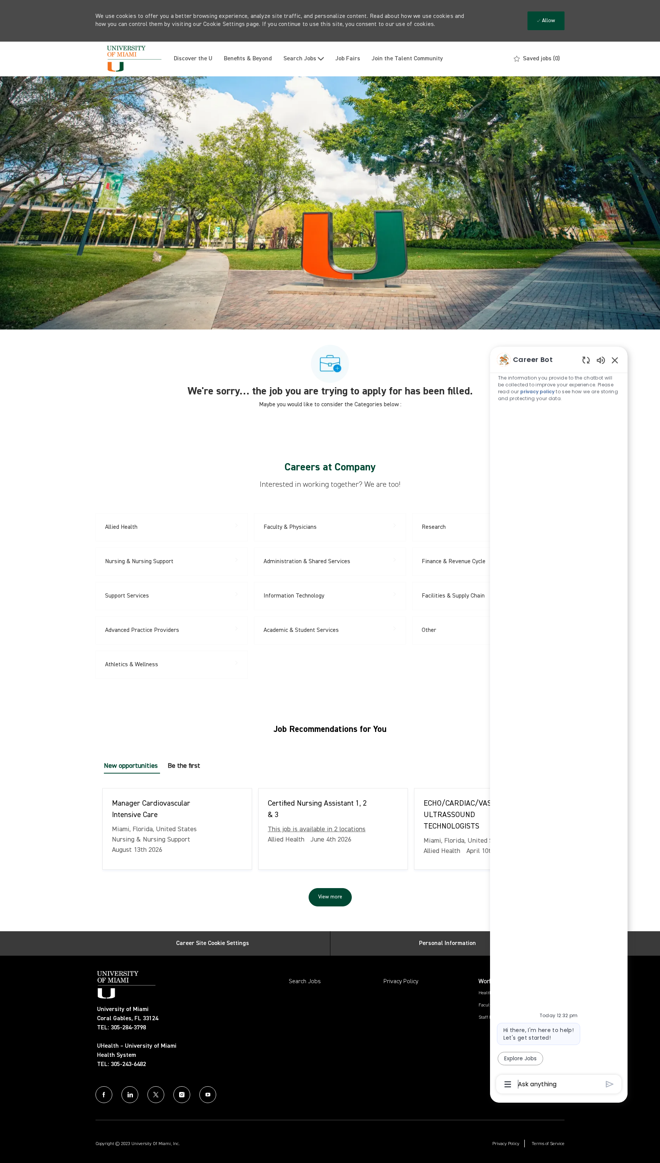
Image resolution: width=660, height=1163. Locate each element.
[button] (330, 897)
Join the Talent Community (407, 59)
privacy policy (537, 391)
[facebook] (103, 1094)
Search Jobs (305, 982)
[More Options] (508, 1084)
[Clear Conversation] (586, 360)
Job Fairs (347, 59)
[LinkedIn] (129, 1094)
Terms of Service (548, 1144)
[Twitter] (155, 1094)
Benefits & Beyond (248, 59)
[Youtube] (207, 1094)
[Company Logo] (131, 59)
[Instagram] (181, 1094)
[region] (559, 721)
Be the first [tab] (184, 765)
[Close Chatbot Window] (615, 360)
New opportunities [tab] (131, 765)
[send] (610, 1084)
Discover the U (193, 59)
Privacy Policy (400, 982)
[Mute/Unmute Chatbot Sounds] (601, 359)
